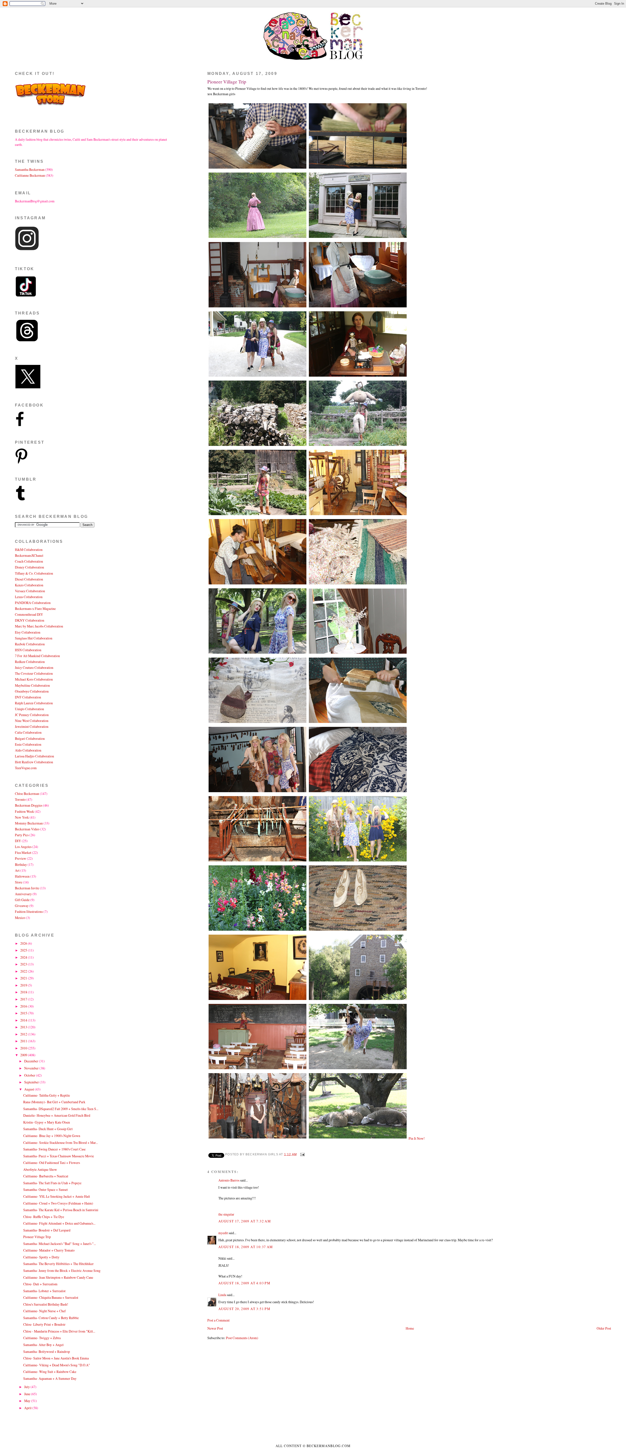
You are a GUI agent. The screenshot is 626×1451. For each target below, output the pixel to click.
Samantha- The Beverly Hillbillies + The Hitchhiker (58, 1263)
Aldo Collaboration (28, 750)
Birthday (21, 864)
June (27, 1394)
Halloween (22, 876)
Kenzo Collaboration (29, 585)
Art (17, 870)
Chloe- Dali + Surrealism (40, 1284)
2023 (24, 964)
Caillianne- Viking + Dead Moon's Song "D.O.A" (56, 1365)
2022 (24, 971)
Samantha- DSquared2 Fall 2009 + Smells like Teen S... (60, 1108)
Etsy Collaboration (27, 632)
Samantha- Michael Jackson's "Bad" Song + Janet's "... (59, 1243)
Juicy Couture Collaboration (34, 667)
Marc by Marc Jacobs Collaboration (39, 626)
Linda (222, 1294)
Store (18, 882)
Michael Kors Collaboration (34, 679)
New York (22, 817)
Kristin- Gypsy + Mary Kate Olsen (46, 1122)
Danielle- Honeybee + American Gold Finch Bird (56, 1115)
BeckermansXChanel (29, 555)
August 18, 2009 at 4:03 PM (244, 1283)
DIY (18, 840)
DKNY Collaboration (29, 620)
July (27, 1386)
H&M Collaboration (29, 549)
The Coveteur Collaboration (34, 673)
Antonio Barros (228, 1180)
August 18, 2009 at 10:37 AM (245, 1246)
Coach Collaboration (29, 561)
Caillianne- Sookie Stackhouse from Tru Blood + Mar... (60, 1142)
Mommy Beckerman (29, 823)
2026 (24, 943)
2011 (24, 1041)
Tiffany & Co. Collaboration (34, 573)
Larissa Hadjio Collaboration (34, 756)
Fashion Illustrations (29, 911)
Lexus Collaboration (29, 596)
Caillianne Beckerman (30, 175)
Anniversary (23, 894)
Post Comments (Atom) (242, 1337)
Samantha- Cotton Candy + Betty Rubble (51, 1317)
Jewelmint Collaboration (31, 726)
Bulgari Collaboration (30, 738)
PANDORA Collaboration (33, 602)
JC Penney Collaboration (32, 714)
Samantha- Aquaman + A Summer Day (50, 1378)
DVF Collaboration (28, 697)
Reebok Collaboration (30, 644)
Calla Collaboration (28, 732)
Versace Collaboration (30, 591)
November (31, 1068)
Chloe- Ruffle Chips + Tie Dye (43, 1216)
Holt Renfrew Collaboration (34, 762)
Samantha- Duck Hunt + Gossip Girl (48, 1128)
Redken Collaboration (30, 661)
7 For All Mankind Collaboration (37, 655)
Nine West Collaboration (31, 720)
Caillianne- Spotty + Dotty (41, 1257)
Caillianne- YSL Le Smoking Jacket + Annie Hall (56, 1196)
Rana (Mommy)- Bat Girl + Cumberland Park (54, 1102)
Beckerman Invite (27, 888)
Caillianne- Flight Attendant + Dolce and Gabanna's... (59, 1223)
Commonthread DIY (29, 614)
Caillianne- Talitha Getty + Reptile (46, 1095)
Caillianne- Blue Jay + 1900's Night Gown (51, 1135)
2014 (24, 1020)
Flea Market (23, 852)
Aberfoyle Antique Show (40, 1169)
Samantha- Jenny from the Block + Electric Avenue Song (62, 1270)
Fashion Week (24, 811)
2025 (24, 950)
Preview (20, 858)
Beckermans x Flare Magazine (35, 608)
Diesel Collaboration (29, 579)
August (29, 1089)
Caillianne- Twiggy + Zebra (42, 1337)
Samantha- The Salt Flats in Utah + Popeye (52, 1183)
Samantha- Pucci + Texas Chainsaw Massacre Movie (58, 1156)
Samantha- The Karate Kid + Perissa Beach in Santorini (60, 1209)
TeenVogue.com (26, 768)
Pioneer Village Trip (226, 82)
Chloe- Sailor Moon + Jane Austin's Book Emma (56, 1358)
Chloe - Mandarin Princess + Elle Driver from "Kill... (59, 1331)
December (31, 1061)
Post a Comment (218, 1320)
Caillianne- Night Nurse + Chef (44, 1311)
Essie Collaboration (28, 744)
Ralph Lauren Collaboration (34, 703)
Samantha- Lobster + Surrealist (44, 1290)
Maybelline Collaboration (32, 685)
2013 (24, 1027)
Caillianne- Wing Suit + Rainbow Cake (49, 1371)
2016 (24, 1006)
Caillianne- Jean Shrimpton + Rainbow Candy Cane (58, 1277)
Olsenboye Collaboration (32, 691)
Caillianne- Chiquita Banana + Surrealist (50, 1297)
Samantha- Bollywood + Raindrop (46, 1351)
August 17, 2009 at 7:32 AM (244, 1221)
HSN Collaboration (28, 650)
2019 (24, 985)
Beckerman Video (27, 829)
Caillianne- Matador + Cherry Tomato (49, 1250)
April (28, 1407)
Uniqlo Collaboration (29, 709)
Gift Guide (22, 899)
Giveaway (22, 905)
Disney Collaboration (29, 567)
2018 (24, 992)
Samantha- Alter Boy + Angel (43, 1344)
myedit (223, 1232)
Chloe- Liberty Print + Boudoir (44, 1324)
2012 (24, 1034)
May (27, 1400)
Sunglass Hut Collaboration (33, 638)
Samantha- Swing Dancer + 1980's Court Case (54, 1149)
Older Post (604, 1328)
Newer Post (215, 1328)
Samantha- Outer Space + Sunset (45, 1189)
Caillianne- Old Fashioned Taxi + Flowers (51, 1162)
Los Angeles (23, 846)
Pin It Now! (417, 1138)
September (32, 1082)
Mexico (20, 917)
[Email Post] (302, 1154)
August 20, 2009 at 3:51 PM (244, 1308)
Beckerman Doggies (28, 805)
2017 (24, 999)
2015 (24, 1013)
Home (410, 1328)
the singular (226, 1214)
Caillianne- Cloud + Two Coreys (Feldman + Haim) (58, 1203)
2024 (24, 957)
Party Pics (22, 835)
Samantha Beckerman (30, 169)
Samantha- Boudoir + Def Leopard (46, 1230)
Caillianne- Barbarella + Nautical (45, 1176)
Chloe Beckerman (27, 793)
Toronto (20, 799)
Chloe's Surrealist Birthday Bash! (45, 1304)
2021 (24, 978)
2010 (24, 1048)
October (30, 1075)
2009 (24, 1055)
